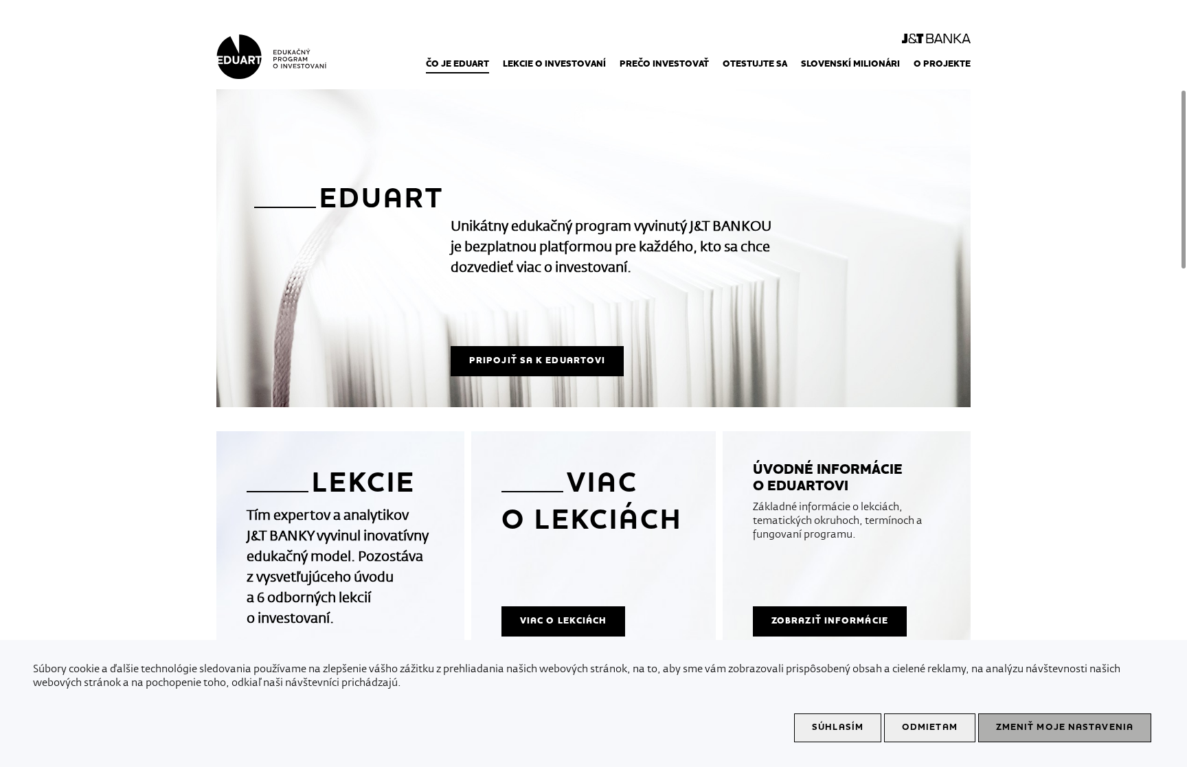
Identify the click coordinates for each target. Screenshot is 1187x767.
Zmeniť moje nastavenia (1064, 727)
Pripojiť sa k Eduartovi (537, 360)
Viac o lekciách (563, 621)
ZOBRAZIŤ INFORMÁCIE (829, 621)
